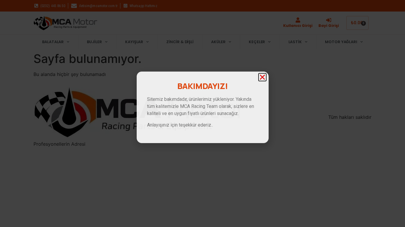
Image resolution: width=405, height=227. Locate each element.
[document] (202, 113)
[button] (262, 62)
